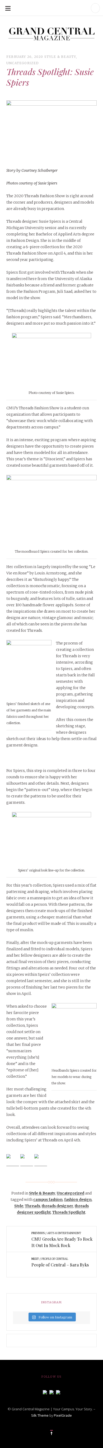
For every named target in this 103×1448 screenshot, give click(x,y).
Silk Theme (40, 1415)
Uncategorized (22, 63)
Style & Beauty (60, 57)
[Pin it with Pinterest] (40, 1160)
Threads (32, 1206)
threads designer (57, 1206)
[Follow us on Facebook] (45, 1392)
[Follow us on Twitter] (51, 1392)
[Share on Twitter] (26, 1160)
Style (18, 1206)
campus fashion (48, 1199)
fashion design (78, 1199)
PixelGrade (63, 1415)
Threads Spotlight (68, 1212)
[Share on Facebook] (12, 1160)
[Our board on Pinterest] (58, 1392)
